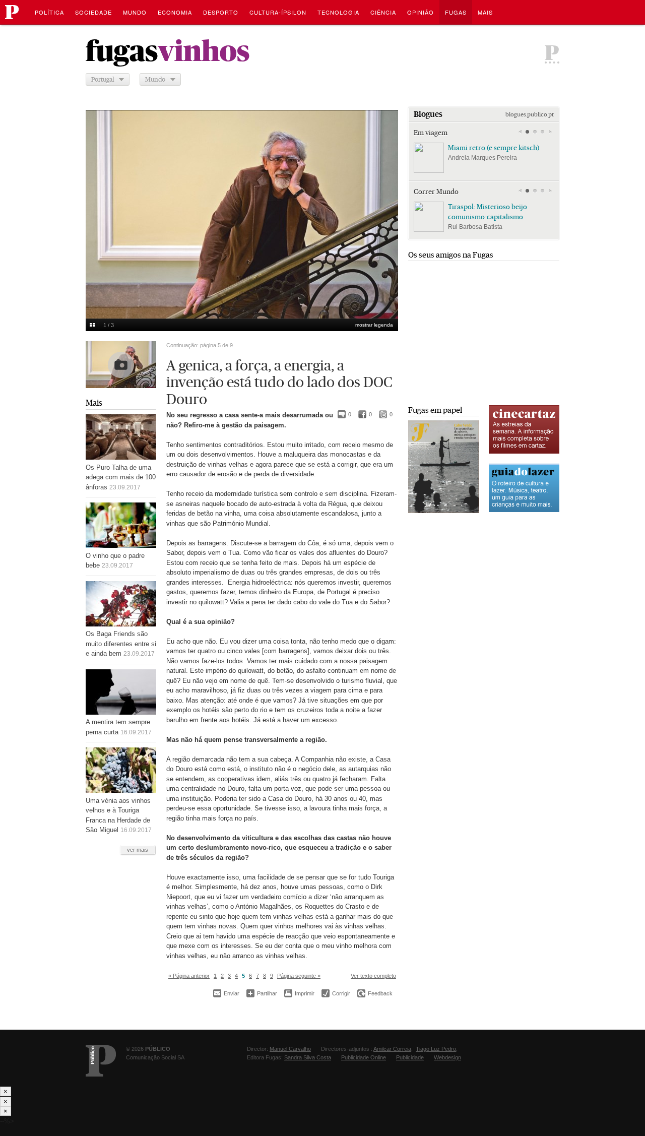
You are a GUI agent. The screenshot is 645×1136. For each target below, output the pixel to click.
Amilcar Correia (392, 1049)
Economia (175, 12)
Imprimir (299, 993)
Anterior (99, 208)
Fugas (456, 12)
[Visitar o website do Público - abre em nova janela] (101, 1061)
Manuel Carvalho (290, 1049)
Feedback (375, 993)
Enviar (226, 993)
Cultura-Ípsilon (277, 12)
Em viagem (430, 133)
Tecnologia (338, 12)
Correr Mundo (436, 191)
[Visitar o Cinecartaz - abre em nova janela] (524, 452)
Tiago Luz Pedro (436, 1049)
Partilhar (261, 993)
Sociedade (93, 12)
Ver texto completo (373, 976)
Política (49, 12)
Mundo (135, 12)
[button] (527, 132)
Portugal (102, 79)
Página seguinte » (298, 976)
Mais (94, 403)
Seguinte (385, 208)
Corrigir (335, 993)
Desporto (220, 12)
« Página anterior (189, 976)
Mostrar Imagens (92, 325)
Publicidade (410, 1057)
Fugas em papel (435, 410)
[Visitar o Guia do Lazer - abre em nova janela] (524, 511)
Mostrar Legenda (374, 325)
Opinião (420, 12)
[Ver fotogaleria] (121, 364)
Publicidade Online (363, 1057)
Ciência (383, 12)
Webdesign (447, 1057)
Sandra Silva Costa (307, 1057)
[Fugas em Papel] (443, 511)
